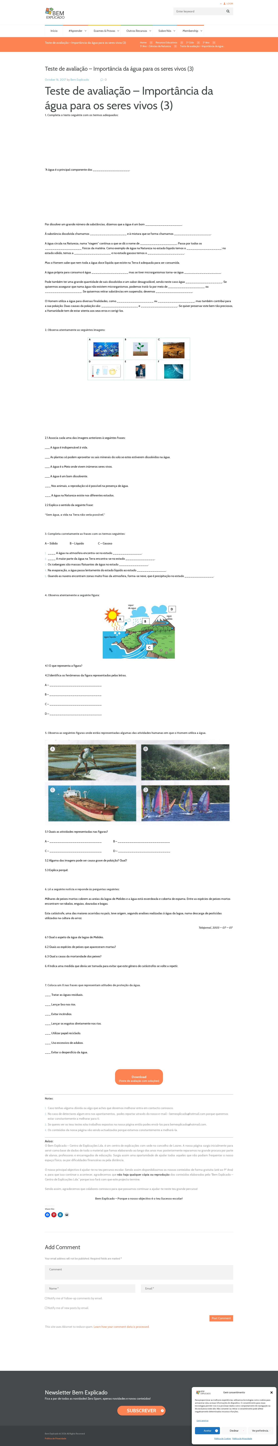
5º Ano (206, 42)
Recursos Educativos (166, 42)
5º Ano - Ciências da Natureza (155, 46)
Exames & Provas (104, 31)
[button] (271, 1392)
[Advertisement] (139, 144)
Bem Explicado (79, 79)
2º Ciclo (190, 42)
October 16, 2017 (55, 79)
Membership (190, 31)
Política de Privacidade (242, 1438)
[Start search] (227, 11)
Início (54, 31)
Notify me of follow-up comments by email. (75, 1298)
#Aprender (75, 31)
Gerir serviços (202, 1420)
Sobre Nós (164, 31)
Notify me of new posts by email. (68, 1308)
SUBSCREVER (141, 1411)
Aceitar (207, 1430)
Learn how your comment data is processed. (121, 1327)
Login (230, 3)
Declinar (234, 1430)
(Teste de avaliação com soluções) (139, 1078)
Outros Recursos (136, 31)
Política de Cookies (222, 1438)
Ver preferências (260, 1430)
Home (143, 42)
